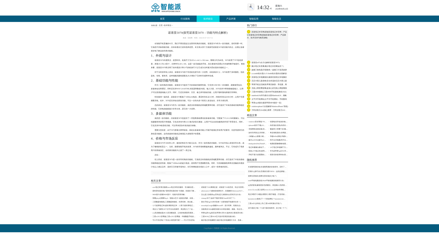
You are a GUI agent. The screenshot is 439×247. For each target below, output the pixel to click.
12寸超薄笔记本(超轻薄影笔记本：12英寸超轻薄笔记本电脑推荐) (174, 205)
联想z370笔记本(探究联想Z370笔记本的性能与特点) (258, 151)
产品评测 (231, 18)
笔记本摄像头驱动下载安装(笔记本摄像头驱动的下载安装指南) (258, 147)
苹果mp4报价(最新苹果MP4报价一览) (266, 103)
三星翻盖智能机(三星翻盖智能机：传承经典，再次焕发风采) (174, 202)
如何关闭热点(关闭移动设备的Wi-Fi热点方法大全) (258, 133)
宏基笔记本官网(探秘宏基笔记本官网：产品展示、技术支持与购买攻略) (267, 32)
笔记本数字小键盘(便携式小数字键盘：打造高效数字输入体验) (268, 194)
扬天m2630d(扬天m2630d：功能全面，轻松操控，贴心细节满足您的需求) (258, 140)
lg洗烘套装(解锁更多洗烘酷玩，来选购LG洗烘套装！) (268, 185)
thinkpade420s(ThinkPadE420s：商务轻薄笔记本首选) (258, 144)
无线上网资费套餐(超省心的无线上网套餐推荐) (267, 88)
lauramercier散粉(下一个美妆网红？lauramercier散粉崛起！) (268, 199)
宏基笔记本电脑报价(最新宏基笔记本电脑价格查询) (267, 77)
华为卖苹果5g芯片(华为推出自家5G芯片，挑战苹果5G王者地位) (279, 151)
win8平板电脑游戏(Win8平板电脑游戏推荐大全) (266, 180)
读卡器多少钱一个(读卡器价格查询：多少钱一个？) (267, 208)
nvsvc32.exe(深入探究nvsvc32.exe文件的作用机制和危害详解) (268, 190)
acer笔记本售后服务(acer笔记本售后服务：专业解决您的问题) (174, 187)
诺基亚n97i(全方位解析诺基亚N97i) (266, 62)
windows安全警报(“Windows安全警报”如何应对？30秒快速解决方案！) (258, 122)
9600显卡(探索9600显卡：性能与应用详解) (169, 194)
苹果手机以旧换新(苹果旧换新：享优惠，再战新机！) (267, 84)
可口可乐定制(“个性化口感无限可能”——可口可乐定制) (174, 220)
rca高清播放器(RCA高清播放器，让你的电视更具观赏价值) (174, 213)
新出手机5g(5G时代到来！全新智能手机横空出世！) (221, 202)
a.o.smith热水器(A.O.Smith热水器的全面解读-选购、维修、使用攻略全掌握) (267, 73)
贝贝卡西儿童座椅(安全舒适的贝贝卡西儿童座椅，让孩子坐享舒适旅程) (267, 81)
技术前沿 (208, 18)
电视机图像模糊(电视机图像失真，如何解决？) (279, 144)
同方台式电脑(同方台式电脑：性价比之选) (279, 140)
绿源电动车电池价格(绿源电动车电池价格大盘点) (279, 122)
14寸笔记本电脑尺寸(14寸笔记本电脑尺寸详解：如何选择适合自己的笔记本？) (279, 147)
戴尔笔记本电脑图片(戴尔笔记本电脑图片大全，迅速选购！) (223, 220)
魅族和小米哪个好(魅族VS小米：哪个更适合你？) (279, 129)
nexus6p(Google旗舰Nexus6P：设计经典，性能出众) (221, 205)
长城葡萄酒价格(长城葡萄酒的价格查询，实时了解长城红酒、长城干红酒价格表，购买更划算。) (268, 167)
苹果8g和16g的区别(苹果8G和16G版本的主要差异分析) (222, 213)
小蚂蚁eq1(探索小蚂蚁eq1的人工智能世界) (258, 136)
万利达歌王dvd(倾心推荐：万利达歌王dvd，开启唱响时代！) (267, 110)
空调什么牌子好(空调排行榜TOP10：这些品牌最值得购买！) (268, 171)
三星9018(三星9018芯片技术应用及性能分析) (218, 216)
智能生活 (276, 18)
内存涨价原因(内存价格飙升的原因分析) (279, 125)
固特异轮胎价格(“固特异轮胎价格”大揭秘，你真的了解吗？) (174, 191)
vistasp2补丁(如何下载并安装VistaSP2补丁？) (218, 198)
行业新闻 (185, 18)
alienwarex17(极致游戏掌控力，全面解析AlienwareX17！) (223, 191)
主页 (161, 25)
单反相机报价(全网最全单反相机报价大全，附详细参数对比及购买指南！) (279, 133)
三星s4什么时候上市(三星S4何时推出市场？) (265, 203)
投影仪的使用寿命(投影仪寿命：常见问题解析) (279, 155)
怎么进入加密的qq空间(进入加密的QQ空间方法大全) (221, 194)
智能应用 (253, 18)
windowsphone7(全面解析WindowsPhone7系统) (270, 106)
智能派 (217, 228)
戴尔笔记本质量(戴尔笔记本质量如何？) (268, 66)
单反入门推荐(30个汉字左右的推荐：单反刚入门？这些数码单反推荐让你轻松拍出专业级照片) (174, 209)
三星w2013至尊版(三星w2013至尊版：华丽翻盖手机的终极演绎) (174, 216)
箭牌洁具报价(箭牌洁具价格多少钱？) (262, 176)
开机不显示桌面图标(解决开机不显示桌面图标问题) (258, 155)
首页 (162, 18)
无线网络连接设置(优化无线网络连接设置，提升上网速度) (258, 129)
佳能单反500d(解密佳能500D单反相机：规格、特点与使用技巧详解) (223, 209)
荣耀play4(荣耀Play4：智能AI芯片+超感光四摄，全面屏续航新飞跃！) (174, 198)
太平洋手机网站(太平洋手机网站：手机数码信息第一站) (267, 99)
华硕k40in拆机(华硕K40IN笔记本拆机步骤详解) (279, 136)
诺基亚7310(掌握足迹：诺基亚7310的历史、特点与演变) (222, 187)
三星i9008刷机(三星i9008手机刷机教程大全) (269, 92)
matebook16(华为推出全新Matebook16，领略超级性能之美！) (267, 95)
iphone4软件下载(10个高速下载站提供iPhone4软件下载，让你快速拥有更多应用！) (258, 125)
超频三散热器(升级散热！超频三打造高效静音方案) (267, 70)
